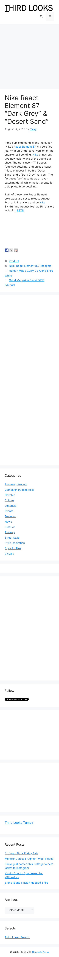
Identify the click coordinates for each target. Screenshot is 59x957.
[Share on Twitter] (11, 250)
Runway (10, 532)
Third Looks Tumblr (19, 822)
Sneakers (45, 265)
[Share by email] (25, 250)
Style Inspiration (15, 543)
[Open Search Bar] (41, 16)
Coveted (10, 495)
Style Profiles (13, 548)
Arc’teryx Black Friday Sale (21, 853)
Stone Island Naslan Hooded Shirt (26, 882)
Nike (35, 154)
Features (10, 516)
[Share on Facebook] (6, 250)
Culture (9, 500)
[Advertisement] (29, 55)
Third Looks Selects (17, 937)
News (8, 521)
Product (14, 261)
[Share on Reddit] (16, 250)
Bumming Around (16, 484)
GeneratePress (40, 952)
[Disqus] (29, 339)
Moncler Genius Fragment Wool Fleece (29, 858)
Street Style (12, 537)
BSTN (20, 210)
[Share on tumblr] (20, 250)
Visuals (9, 553)
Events (9, 511)
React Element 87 (25, 146)
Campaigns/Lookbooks (19, 489)
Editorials (10, 505)
